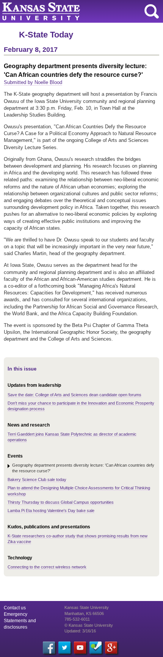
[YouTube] (80, 647)
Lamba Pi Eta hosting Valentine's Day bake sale (51, 510)
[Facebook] (49, 647)
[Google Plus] (111, 647)
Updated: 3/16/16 (80, 631)
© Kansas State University (88, 625)
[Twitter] (64, 647)
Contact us (15, 607)
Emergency (15, 614)
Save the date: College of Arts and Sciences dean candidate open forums (74, 394)
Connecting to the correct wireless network (47, 567)
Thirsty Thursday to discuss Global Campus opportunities (61, 502)
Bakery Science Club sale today (37, 479)
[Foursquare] (95, 647)
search (151, 11)
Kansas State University (69, 11)
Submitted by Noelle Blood (33, 82)
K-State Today (46, 34)
